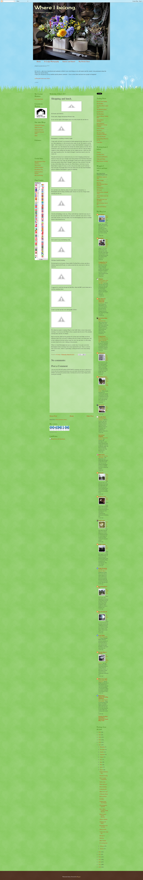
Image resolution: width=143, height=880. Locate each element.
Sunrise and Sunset (68, 61)
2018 (100, 742)
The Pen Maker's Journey (102, 652)
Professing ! (107, 499)
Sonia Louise (101, 520)
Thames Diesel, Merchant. (100, 120)
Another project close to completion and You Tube (103, 282)
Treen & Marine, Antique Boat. (102, 116)
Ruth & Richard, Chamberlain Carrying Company (102, 125)
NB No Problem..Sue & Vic (102, 203)
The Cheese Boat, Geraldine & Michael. (102, 133)
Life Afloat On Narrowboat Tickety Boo (102, 300)
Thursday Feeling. (104, 775)
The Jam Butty (100, 103)
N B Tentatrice (100, 188)
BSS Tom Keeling (39, 175)
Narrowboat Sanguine (101, 435)
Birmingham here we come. (104, 826)
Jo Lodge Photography (51, 61)
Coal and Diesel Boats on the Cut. (102, 139)
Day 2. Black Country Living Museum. (104, 810)
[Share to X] (82, 355)
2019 (100, 740)
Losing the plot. (103, 789)
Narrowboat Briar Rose (102, 318)
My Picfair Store (84, 61)
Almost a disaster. (104, 819)
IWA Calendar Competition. (103, 778)
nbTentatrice (101, 353)
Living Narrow (102, 336)
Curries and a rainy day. (104, 832)
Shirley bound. (103, 829)
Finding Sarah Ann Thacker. (103, 802)
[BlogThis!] (80, 355)
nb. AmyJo (101, 405)
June (101, 762)
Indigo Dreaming (102, 568)
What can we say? (104, 791)
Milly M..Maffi (100, 180)
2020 (100, 737)
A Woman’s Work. (104, 794)
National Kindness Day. (104, 772)
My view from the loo (102, 612)
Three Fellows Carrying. (102, 161)
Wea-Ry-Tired (102, 417)
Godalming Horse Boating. (39, 172)
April (101, 767)
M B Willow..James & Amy (102, 177)
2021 (100, 735)
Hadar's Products (38, 127)
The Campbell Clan (107, 591)
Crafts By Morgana (101, 136)
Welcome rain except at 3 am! (107, 243)
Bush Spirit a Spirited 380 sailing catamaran (103, 697)
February (102, 846)
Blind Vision (101, 454)
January (102, 848)
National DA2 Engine (40, 125)
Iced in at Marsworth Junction (103, 438)
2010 (100, 867)
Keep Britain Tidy (39, 169)
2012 (100, 862)
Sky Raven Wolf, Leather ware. (102, 106)
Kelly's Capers (102, 544)
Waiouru (100, 279)
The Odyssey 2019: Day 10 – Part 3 (102, 570)
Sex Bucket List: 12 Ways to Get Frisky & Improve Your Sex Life (103, 340)
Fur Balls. (102, 799)
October (102, 752)
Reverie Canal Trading (102, 101)
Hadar (36, 135)
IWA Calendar (103, 840)
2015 (100, 854)
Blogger (78, 876)
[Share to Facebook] (83, 355)
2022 (100, 732)
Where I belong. (55, 7)
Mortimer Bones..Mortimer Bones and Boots (102, 184)
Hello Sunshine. (103, 787)
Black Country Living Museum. (103, 815)
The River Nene (107, 547)
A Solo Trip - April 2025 (107, 357)
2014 (100, 857)
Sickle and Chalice (101, 159)
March (101, 769)
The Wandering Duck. (102, 109)
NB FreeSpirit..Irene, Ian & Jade (102, 196)
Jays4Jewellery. (100, 111)
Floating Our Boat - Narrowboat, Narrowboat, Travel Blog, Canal (103, 718)
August (102, 757)
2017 (100, 745)
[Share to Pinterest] (85, 355)
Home (39, 61)
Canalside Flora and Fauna (39, 132)
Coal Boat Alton (100, 154)
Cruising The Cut (102, 262)
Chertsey (99, 152)
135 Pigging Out (107, 408)
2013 (100, 859)
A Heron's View (102, 497)
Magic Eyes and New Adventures (103, 456)
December (102, 747)
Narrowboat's (38, 165)
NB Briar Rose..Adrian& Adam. (102, 192)
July (101, 759)
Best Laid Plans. (103, 796)
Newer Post (53, 416)
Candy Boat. (99, 142)
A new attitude (107, 616)
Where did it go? (103, 784)
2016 (100, 852)
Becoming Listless (102, 377)
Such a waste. (103, 782)
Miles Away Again (102, 679)
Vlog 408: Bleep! (102, 263)
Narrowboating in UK (102, 587)
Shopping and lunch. (103, 822)
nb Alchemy (101, 214)
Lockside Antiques (39, 167)
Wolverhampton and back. (103, 805)
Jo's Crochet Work (39, 99)
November (102, 749)
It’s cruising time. (104, 843)
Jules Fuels (99, 130)
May (101, 764)
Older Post (90, 416)
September (102, 754)
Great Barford (107, 217)
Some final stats (102, 321)
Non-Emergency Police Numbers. (40, 162)
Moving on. (102, 835)
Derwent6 (100, 473)
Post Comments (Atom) (61, 419)
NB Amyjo (99, 190)
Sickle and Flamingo (101, 206)
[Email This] (79, 355)
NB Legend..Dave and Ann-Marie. (102, 200)
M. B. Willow (101, 635)
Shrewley (102, 838)
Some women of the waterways (102, 680)
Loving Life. (101, 302)
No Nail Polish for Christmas (102, 418)
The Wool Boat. (100, 114)
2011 (100, 864)
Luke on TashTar (100, 128)
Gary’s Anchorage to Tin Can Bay (103, 700)
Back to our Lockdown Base (107, 477)
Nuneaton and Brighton (102, 156)
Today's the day (107, 524)
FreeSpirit (101, 238)
